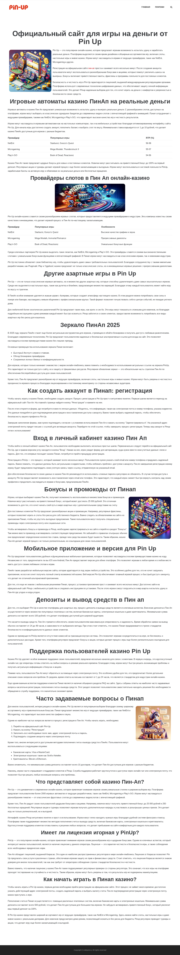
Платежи (159, 7)
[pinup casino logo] (19, 7)
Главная (145, 7)
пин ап (91, 68)
